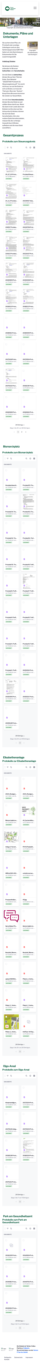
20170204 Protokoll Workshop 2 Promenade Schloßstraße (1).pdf (29, 1102)
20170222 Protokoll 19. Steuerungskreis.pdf (11, 386)
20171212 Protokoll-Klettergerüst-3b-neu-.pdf (11, 1182)
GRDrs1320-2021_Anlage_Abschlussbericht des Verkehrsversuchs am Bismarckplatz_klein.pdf (11, 873)
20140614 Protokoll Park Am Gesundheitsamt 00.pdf (11, 1308)
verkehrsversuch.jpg (29, 873)
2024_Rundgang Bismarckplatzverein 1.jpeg (11, 794)
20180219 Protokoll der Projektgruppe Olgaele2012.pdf (29, 1155)
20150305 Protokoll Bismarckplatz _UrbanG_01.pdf (11, 696)
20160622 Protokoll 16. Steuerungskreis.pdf (29, 412)
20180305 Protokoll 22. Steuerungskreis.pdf (29, 333)
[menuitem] (8, 1357)
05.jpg (25, 899)
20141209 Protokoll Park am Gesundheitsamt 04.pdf (11, 1255)
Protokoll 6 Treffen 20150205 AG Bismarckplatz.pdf (11, 617)
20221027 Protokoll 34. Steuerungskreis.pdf (29, 253)
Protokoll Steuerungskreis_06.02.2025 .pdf (29, 174)
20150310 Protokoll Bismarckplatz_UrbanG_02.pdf (29, 670)
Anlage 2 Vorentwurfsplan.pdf (11, 847)
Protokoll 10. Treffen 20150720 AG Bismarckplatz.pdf (11, 564)
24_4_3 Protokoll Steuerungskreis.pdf (11, 201)
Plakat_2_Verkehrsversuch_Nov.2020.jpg (11, 1032)
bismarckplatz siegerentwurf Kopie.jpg (29, 926)
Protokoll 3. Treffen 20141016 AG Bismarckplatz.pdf (29, 644)
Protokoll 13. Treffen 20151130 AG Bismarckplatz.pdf (29, 512)
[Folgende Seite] (26, 431)
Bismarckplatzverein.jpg (11, 820)
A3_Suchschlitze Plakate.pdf (29, 820)
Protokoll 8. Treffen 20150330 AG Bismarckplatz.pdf (11, 591)
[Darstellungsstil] (34, 147)
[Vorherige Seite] (14, 431)
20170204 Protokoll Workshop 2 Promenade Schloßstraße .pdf (29, 1129)
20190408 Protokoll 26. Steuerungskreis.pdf (29, 280)
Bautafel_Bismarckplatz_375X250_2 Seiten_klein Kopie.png (11, 952)
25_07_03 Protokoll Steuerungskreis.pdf (11, 174)
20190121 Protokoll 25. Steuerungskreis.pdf (11, 306)
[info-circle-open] (30, 147)
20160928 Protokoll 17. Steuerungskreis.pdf (11, 412)
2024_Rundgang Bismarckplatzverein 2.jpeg (29, 794)
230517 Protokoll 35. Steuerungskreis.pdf (11, 227)
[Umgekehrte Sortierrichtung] (11, 147)
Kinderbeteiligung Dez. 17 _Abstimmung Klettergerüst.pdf (11, 1102)
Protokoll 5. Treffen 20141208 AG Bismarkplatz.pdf (29, 617)
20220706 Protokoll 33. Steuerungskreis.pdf (29, 227)
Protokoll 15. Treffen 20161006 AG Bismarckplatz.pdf (29, 485)
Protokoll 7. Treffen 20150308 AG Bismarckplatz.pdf (29, 591)
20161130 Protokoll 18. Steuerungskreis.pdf (29, 386)
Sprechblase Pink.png (11, 926)
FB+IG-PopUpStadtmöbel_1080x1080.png (29, 847)
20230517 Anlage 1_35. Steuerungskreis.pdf (29, 201)
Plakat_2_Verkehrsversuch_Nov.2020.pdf (29, 1005)
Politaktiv (26, 1348)
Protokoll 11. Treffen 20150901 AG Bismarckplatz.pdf (29, 538)
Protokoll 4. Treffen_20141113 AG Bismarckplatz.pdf (11, 644)
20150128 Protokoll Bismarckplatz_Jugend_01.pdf (11, 723)
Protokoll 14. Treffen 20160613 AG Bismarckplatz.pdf (11, 512)
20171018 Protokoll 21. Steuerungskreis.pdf (11, 359)
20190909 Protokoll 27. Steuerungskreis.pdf (11, 280)
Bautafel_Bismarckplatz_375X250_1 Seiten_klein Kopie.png (29, 952)
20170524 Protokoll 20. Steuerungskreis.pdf (29, 359)
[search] (26, 147)
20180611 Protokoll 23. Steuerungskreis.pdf (11, 333)
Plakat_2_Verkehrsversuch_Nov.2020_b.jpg (29, 979)
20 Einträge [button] (20, 425)
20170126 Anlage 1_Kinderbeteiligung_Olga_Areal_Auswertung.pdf (11, 1129)
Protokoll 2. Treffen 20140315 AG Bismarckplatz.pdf (11, 670)
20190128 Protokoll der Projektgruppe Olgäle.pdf (11, 1155)
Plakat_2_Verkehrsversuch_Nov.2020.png (11, 1005)
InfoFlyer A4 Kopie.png (29, 1032)
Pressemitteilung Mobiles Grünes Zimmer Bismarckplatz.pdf (11, 899)
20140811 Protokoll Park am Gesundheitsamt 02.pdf (11, 1282)
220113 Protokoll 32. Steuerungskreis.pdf (11, 253)
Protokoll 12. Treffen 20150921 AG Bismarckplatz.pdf (11, 538)
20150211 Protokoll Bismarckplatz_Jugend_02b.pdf (29, 696)
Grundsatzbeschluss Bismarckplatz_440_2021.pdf (11, 485)
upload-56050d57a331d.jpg (11, 979)
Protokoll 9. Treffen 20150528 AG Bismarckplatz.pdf (29, 564)
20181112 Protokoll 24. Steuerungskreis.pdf (29, 306)
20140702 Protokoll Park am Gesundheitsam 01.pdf (29, 1282)
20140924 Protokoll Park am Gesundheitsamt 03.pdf (29, 1255)
